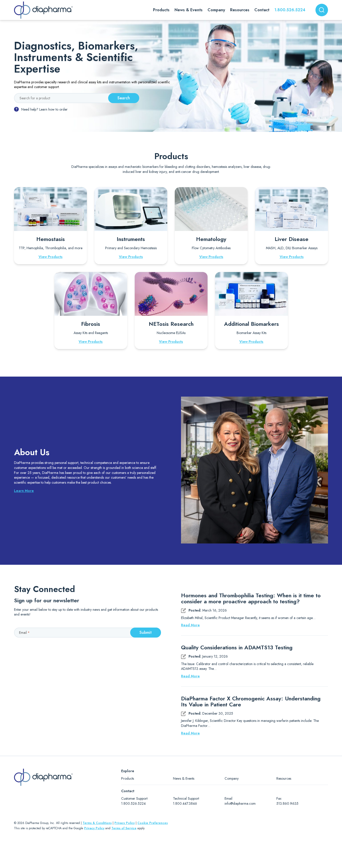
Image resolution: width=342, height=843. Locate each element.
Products (127, 778)
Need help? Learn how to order (44, 109)
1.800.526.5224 (289, 10)
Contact (261, 10)
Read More (190, 625)
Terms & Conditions (97, 823)
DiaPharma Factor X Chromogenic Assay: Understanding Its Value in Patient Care (250, 701)
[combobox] (321, 10)
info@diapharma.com (240, 803)
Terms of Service (123, 828)
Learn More (24, 490)
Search (123, 98)
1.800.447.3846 (185, 803)
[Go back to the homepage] (43, 10)
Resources (283, 778)
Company (232, 778)
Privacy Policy (124, 823)
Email (24, 632)
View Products (51, 256)
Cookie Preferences (152, 823)
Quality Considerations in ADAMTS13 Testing (236, 647)
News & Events (183, 778)
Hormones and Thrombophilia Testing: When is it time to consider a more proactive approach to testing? (251, 598)
